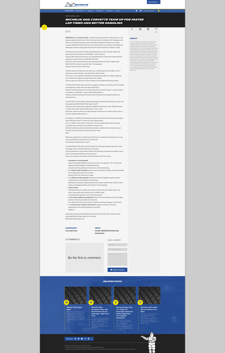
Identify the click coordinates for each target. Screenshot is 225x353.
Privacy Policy (87, 349)
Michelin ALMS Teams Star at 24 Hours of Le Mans (149, 309)
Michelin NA (100, 10)
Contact (118, 10)
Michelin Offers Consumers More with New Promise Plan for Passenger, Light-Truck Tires (100, 311)
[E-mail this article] (148, 29)
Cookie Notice (132, 349)
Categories (90, 10)
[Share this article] (156, 29)
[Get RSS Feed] (132, 29)
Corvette (98, 230)
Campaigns (109, 10)
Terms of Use (95, 349)
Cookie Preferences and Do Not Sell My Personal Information (113, 349)
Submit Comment (118, 270)
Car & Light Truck (71, 230)
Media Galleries (80, 10)
